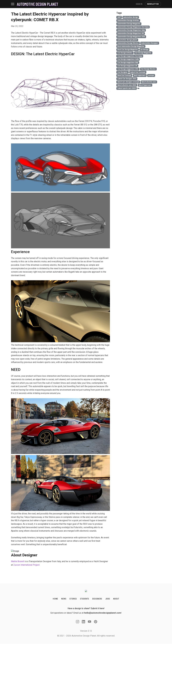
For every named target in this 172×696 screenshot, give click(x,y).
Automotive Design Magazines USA (131, 37)
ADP (119, 17)
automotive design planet (127, 40)
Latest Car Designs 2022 (126, 79)
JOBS (107, 599)
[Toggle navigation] (14, 4)
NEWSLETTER (153, 4)
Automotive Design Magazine (128, 24)
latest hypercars (145, 85)
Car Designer (122, 72)
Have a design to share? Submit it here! (86, 608)
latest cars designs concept (128, 82)
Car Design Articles (124, 53)
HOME (55, 599)
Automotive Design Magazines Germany (133, 27)
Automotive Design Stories (128, 43)
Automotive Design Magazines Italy (131, 30)
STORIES (73, 599)
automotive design (130, 17)
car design (144, 50)
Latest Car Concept (137, 72)
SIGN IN (139, 4)
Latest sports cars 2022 (126, 88)
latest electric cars (148, 82)
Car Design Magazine (143, 53)
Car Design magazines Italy (127, 62)
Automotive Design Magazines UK (130, 33)
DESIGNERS (97, 599)
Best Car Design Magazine (127, 50)
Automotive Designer (149, 43)
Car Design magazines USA (127, 69)
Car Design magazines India (128, 59)
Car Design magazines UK (127, 66)
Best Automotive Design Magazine (130, 46)
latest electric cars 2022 (126, 85)
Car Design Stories (148, 69)
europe (151, 75)
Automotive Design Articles (128, 20)
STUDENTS (84, 599)
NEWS (63, 599)
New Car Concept (124, 75)
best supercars (140, 75)
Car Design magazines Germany (129, 56)
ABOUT (116, 599)
